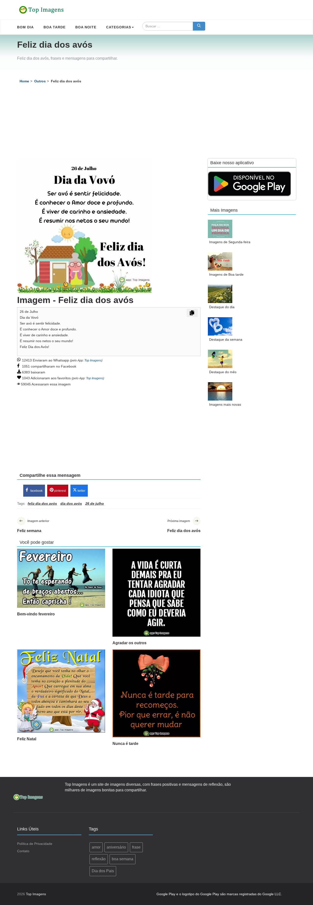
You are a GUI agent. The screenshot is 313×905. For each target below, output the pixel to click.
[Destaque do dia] (220, 294)
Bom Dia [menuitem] (25, 27)
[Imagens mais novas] (220, 391)
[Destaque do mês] (220, 359)
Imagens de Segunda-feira (229, 242)
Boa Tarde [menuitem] (55, 27)
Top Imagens (92, 360)
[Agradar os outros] (156, 593)
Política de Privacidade (34, 844)
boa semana (122, 859)
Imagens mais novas (225, 404)
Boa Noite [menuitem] (85, 27)
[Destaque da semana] (220, 326)
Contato (23, 851)
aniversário (116, 847)
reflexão (99, 859)
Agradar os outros (129, 643)
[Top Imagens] (41, 10)
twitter (81, 490)
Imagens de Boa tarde (226, 274)
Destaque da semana (225, 339)
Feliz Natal (26, 739)
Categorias (118, 27)
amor (96, 847)
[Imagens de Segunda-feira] (220, 229)
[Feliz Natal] (61, 690)
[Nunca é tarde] (156, 693)
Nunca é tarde (125, 743)
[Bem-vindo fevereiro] (61, 578)
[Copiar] (192, 313)
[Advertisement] (156, 122)
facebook (36, 490)
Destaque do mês (222, 372)
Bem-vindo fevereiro (36, 614)
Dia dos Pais (103, 871)
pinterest (60, 490)
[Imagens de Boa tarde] (220, 261)
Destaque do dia (222, 307)
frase (136, 847)
